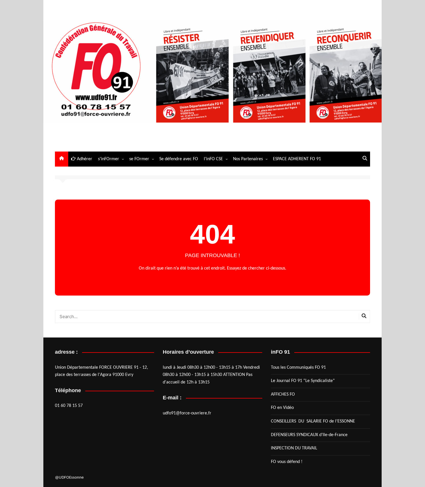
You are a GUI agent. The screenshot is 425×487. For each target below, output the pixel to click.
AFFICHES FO (283, 394)
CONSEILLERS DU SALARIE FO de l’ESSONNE (313, 421)
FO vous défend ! (286, 462)
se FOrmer (139, 159)
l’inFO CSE (213, 159)
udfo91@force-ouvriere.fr (187, 413)
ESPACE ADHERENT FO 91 (297, 159)
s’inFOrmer (108, 159)
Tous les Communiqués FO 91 (298, 367)
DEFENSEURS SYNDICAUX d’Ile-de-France (309, 435)
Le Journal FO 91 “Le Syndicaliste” (303, 381)
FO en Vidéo (282, 407)
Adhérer (84, 159)
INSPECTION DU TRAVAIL (294, 448)
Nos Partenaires (248, 159)
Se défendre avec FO (178, 159)
